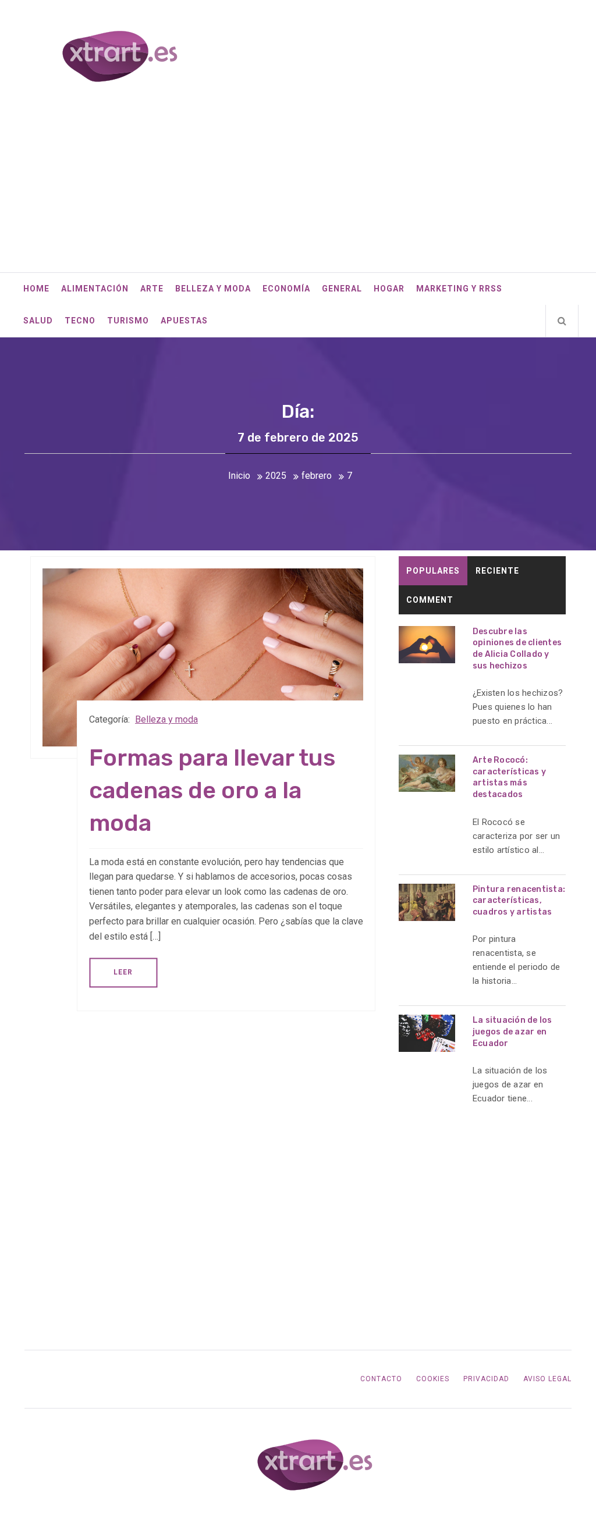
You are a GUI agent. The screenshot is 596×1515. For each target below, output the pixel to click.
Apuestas (184, 320)
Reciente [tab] (497, 570)
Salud (38, 320)
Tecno (80, 320)
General (342, 288)
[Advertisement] (298, 185)
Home (36, 288)
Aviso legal (547, 1379)
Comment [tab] (429, 599)
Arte (152, 288)
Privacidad (486, 1379)
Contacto (381, 1379)
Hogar (389, 288)
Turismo (128, 320)
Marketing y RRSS (459, 288)
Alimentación (95, 288)
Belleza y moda (213, 288)
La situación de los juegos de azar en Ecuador (512, 1031)
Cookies (432, 1379)
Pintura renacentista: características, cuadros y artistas (519, 900)
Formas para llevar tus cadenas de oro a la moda (212, 790)
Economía (286, 288)
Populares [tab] (433, 570)
